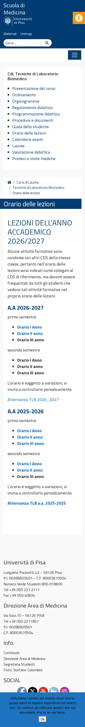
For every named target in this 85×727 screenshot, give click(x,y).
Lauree (18, 146)
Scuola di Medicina (14, 9)
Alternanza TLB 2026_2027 (33, 399)
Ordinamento (24, 95)
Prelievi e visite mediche (33, 158)
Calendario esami (27, 139)
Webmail (10, 33)
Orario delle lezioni (29, 133)
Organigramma (25, 101)
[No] (79, 709)
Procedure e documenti (32, 120)
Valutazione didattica (31, 152)
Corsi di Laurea (28, 182)
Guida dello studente (30, 126)
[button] (79, 18)
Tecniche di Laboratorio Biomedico (38, 187)
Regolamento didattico (32, 107)
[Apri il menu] (74, 55)
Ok (43, 719)
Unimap (26, 33)
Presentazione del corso (33, 88)
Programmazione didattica (36, 114)
